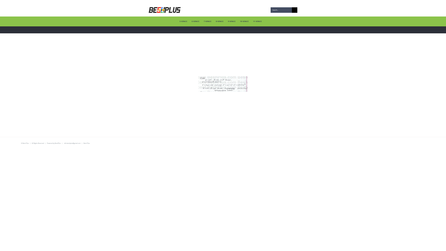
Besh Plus (26, 143)
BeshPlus (58, 143)
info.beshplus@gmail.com (72, 143)
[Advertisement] (73, 60)
